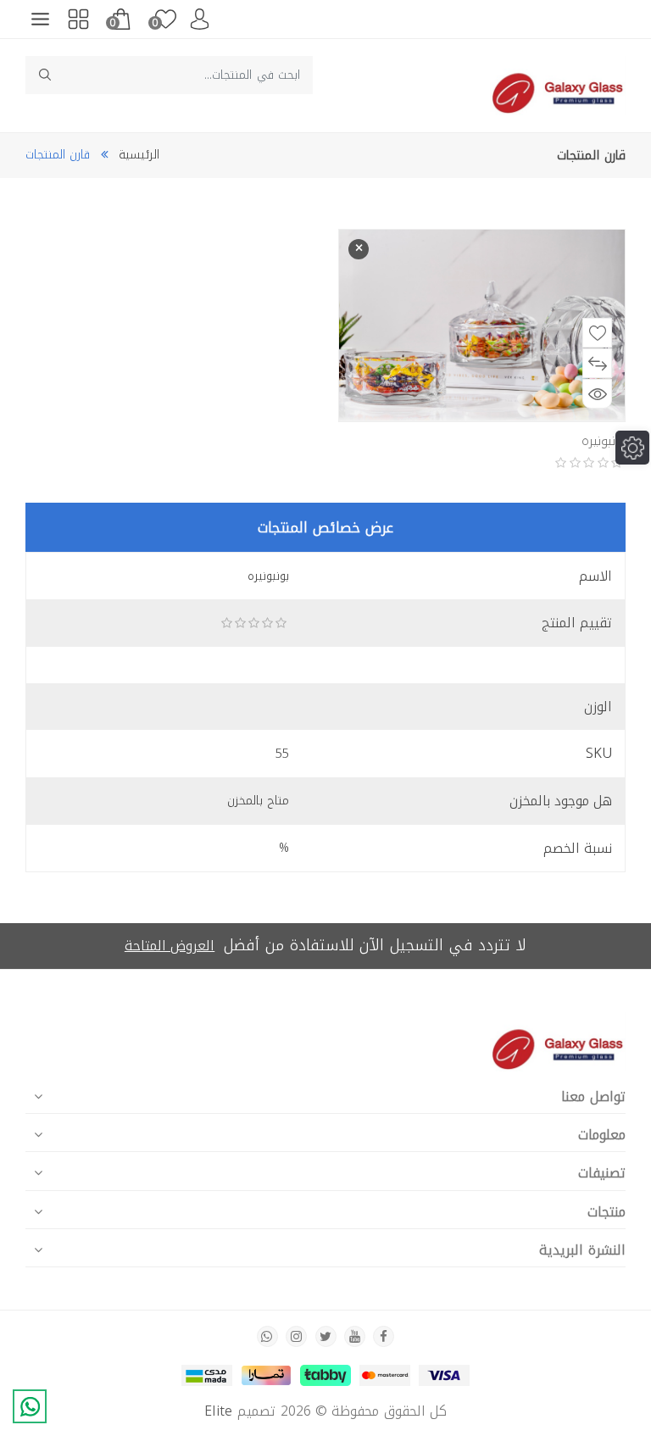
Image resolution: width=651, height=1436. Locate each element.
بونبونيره (603, 441)
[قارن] (597, 363)
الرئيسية (139, 154)
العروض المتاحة (169, 946)
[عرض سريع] (597, 394)
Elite (218, 1411)
